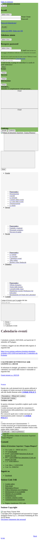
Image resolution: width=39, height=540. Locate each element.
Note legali (9, 486)
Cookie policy (10, 484)
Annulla (4, 130)
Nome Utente (26, 17)
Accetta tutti (8, 398)
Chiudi (4, 73)
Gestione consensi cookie (14, 498)
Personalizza (6, 396)
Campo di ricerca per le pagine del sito (14, 300)
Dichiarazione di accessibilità (15, 492)
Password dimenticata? (8, 23)
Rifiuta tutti (18, 396)
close (3, 169)
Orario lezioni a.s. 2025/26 (10, 375)
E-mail (23, 50)
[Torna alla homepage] (19, 133)
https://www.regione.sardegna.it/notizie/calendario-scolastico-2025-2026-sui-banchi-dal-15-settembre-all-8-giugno (19, 353)
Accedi (4, 6)
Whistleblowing (10, 496)
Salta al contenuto (7, 2)
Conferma (12, 130)
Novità (7, 324)
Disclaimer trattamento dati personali (13, 519)
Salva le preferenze (18, 431)
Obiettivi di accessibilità (13, 494)
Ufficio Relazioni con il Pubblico (16, 490)
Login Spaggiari (20, 58)
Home (7, 322)
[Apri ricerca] (21, 142)
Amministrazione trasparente (15, 499)
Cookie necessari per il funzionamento (14, 424)
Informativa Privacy (12, 488)
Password (24, 19)
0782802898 (12, 452)
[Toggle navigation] (18, 159)
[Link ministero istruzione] (10, 4)
